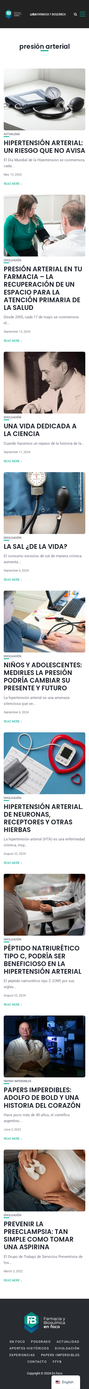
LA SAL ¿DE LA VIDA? (35, 546)
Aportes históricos (29, 1348)
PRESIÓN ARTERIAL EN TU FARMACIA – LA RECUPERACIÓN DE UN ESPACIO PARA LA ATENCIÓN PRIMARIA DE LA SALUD (43, 288)
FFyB (57, 1362)
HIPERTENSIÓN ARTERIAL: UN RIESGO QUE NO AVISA (44, 147)
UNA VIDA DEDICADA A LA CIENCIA (40, 430)
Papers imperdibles (17, 1081)
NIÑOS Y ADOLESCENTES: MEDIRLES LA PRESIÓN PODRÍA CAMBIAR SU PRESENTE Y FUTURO (43, 677)
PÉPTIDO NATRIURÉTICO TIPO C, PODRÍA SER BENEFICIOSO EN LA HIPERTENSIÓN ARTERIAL (42, 960)
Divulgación (12, 260)
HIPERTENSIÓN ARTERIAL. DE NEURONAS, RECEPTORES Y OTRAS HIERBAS (43, 818)
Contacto (37, 1362)
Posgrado (41, 1341)
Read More (12, 183)
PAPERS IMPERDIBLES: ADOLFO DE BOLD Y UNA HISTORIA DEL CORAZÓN (42, 1098)
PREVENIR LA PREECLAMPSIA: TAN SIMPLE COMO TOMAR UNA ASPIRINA (39, 1236)
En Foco (17, 1341)
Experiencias (22, 1355)
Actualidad (12, 134)
